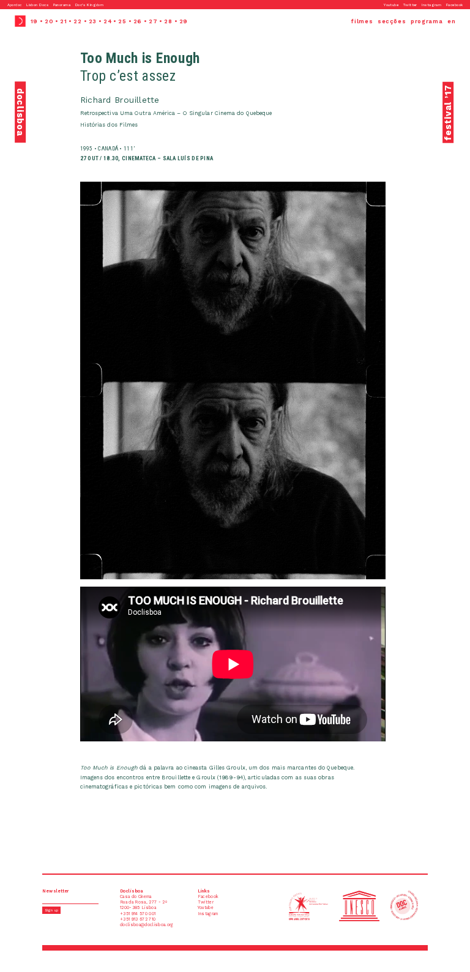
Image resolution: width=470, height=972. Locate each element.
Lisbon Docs (37, 4)
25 (122, 21)
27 (153, 21)
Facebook (454, 4)
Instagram (431, 4)
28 (168, 21)
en (451, 21)
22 (77, 21)
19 (34, 21)
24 (107, 21)
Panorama (61, 4)
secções (392, 21)
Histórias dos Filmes (109, 124)
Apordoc (14, 4)
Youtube (391, 4)
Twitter (410, 4)
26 (137, 21)
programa (426, 21)
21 (63, 21)
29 (183, 21)
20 (49, 21)
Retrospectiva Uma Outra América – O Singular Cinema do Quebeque (176, 112)
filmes (362, 21)
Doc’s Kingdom (89, 4)
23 (93, 21)
